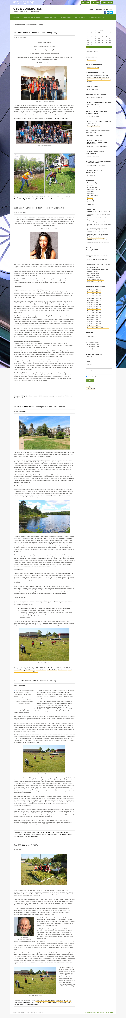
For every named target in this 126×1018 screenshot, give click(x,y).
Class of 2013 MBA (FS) (94, 317)
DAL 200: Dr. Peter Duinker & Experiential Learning (35, 681)
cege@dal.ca (93, 349)
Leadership (90, 193)
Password (89, 371)
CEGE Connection (27, 8)
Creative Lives (91, 60)
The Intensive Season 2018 (95, 277)
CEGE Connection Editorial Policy (97, 259)
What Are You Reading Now (95, 97)
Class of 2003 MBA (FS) (94, 298)
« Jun (87, 47)
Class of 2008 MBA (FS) (94, 308)
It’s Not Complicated (93, 156)
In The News (91, 175)
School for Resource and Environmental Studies (50, 199)
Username (89, 364)
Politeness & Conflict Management (97, 146)
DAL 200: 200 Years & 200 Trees (27, 845)
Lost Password (90, 388)
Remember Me (91, 377)
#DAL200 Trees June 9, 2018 (95, 279)
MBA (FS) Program (67, 396)
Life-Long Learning (92, 195)
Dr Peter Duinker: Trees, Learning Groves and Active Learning (39, 407)
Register (88, 387)
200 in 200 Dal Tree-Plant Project (45, 197)
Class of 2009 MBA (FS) (94, 311)
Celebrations (59, 197)
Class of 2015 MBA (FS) (94, 321)
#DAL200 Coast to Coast (94, 282)
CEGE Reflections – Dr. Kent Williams (98, 242)
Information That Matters (94, 135)
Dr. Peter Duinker (42, 690)
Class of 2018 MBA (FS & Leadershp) (98, 327)
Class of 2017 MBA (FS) (94, 325)
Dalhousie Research (93, 67)
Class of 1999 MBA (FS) (94, 289)
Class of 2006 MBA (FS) (94, 304)
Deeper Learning (92, 183)
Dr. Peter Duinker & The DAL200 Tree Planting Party (35, 33)
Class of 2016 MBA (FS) (94, 323)
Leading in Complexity (93, 126)
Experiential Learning (29, 199)
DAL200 (66, 197)
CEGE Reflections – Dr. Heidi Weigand (98, 212)
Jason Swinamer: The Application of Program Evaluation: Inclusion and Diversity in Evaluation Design (97, 236)
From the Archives (92, 89)
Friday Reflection (98, 1012)
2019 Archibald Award (93, 273)
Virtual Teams (91, 204)
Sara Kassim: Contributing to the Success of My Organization (39, 208)
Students (24, 398)
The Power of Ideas (93, 116)
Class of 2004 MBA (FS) (94, 300)
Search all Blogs (107, 2)
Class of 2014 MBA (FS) (94, 319)
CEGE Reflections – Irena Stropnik (97, 240)
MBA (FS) (24, 396)
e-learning (90, 185)
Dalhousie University (19, 2)
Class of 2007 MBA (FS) (94, 306)
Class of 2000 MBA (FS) (94, 291)
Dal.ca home (85, 2)
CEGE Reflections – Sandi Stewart (97, 232)
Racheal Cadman (52, 670)
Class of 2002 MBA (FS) (94, 296)
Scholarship (90, 200)
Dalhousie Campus (92, 267)
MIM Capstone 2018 (93, 275)
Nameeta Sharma (41, 670)
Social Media (91, 202)
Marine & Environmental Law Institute (98, 77)
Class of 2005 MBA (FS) (94, 302)
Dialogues (87, 1012)
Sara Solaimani (62, 670)
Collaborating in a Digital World (96, 165)
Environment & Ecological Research (97, 75)
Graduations (90, 191)
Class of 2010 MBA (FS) (94, 313)
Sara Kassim (17, 398)
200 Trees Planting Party (60, 118)
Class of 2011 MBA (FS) (94, 315)
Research (90, 197)
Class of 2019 (37, 396)
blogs (30, 2)
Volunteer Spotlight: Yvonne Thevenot (98, 222)
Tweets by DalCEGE (92, 250)
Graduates (58, 396)
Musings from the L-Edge (94, 107)
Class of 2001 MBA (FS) (94, 294)
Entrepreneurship (92, 187)
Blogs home (95, 2)
